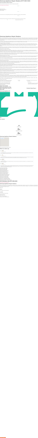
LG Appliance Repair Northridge (3, 290)
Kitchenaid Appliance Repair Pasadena (4, 209)
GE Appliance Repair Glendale (3, 270)
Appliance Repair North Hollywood (4, 347)
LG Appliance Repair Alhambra (3, 430)
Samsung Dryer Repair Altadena (3, 259)
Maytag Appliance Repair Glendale (4, 272)
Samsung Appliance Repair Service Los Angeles (5, 395)
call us (1, 189)
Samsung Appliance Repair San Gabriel (4, 277)
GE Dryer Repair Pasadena (3, 218)
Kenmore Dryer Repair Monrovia (3, 327)
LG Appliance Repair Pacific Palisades (4, 421)
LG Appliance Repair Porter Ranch (4, 291)
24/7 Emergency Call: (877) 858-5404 (8, 181)
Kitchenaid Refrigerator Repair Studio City (4, 322)
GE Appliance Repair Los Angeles (3, 315)
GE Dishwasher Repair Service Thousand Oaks (5, 414)
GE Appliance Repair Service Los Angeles (4, 398)
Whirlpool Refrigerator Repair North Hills (4, 339)
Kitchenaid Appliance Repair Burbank (4, 222)
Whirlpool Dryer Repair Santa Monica (4, 338)
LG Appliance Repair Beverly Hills (3, 431)
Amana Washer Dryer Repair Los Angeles (4, 203)
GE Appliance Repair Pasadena (3, 208)
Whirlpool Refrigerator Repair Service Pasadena (5, 394)
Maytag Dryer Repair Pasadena (3, 242)
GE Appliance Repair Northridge (3, 304)
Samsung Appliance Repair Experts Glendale (5, 310)
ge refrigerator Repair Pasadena (3, 217)
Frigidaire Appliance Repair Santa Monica (4, 345)
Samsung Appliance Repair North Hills (4, 294)
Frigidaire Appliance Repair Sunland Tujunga (5, 302)
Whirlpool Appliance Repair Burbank (4, 393)
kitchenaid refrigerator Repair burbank (4, 228)
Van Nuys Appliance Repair (3, 370)
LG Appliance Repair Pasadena (3, 201)
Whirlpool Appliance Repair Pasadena (4, 234)
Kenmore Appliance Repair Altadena (4, 211)
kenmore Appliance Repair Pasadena (4, 225)
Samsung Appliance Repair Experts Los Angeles (5, 308)
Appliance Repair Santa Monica (3, 363)
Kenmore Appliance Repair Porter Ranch (4, 288)
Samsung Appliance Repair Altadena (4, 255)
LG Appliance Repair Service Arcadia (4, 412)
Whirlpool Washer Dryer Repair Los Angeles (5, 357)
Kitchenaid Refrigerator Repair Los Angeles (5, 321)
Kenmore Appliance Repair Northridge (4, 289)
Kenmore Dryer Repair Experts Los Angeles (5, 314)
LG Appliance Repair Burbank (3, 284)
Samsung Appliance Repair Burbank (4, 265)
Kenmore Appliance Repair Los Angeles (4, 206)
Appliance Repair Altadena (3, 230)
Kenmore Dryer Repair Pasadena (3, 249)
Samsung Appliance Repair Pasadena (4, 223)
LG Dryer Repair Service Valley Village (4, 401)
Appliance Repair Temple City (3, 346)
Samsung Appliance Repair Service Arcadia (5, 411)
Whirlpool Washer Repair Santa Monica (4, 332)
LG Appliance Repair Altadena (3, 233)
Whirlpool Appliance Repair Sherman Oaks (4, 280)
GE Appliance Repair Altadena (3, 236)
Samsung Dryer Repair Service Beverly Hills (5, 402)
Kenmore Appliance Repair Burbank (4, 380)
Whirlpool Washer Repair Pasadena (4, 333)
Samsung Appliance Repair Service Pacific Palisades (6, 397)
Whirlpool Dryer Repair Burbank (3, 239)
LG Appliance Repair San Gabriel (3, 419)
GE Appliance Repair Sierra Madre (4, 330)
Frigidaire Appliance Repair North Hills (4, 301)
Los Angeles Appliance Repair (3, 366)
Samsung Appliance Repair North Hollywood (5, 423)
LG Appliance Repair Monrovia (3, 331)
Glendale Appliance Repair (3, 386)
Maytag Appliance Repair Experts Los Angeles (5, 309)
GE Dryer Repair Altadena (3, 237)
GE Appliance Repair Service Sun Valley (4, 399)
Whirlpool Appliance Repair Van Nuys (4, 405)
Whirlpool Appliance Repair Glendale (4, 387)
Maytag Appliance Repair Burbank (4, 381)
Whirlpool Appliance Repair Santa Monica (4, 362)
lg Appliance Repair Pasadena (3, 220)
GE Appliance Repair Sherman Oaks (4, 306)
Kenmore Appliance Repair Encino (4, 378)
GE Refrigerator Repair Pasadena (3, 428)
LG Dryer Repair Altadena (3, 243)
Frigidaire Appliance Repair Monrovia (4, 359)
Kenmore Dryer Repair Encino (3, 416)
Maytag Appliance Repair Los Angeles (4, 374)
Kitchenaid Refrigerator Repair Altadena (4, 246)
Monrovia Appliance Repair (3, 351)
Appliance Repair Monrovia (3, 344)
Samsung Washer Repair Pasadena (4, 356)
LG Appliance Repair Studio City (3, 299)
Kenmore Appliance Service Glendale (4, 285)
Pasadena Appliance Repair (3, 383)
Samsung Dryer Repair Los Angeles (4, 318)
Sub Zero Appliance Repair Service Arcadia (5, 409)
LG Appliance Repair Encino (3, 267)
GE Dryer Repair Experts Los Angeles (4, 313)
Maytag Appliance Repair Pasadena (4, 241)
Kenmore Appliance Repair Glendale (4, 273)
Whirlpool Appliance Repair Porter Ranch (4, 279)
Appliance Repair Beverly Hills (3, 349)
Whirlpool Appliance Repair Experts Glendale (5, 311)
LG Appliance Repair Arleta (3, 263)
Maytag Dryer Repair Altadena (3, 229)
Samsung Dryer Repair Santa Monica (4, 335)
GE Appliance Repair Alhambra (3, 204)
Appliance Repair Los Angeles (3, 432)
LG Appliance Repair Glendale (3, 275)
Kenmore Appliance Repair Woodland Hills (4, 377)
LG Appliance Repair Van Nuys (3, 404)
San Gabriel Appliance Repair (3, 276)
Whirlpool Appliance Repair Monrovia (4, 352)
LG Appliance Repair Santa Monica (4, 198)
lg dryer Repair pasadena (3, 213)
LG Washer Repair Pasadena (3, 358)
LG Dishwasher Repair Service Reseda (4, 413)
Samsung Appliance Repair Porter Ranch (4, 295)
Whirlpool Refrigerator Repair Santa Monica (5, 340)
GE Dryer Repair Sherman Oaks (3, 326)
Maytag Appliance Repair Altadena (4, 210)
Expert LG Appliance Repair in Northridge (4, 307)
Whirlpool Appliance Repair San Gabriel (4, 278)
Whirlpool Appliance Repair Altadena (4, 232)
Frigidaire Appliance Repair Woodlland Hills (5, 303)
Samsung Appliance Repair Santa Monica (4, 342)
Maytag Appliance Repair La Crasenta (4, 375)
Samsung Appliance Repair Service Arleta (4, 407)
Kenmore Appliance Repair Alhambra (4, 205)
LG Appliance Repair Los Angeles (3, 199)
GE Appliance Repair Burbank (3, 271)
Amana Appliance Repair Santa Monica (4, 354)
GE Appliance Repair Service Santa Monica (5, 400)
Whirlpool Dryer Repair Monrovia (3, 337)
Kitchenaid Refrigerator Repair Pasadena (4, 323)
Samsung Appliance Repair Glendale (4, 368)
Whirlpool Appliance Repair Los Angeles (4, 435)
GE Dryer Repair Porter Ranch (3, 325)
